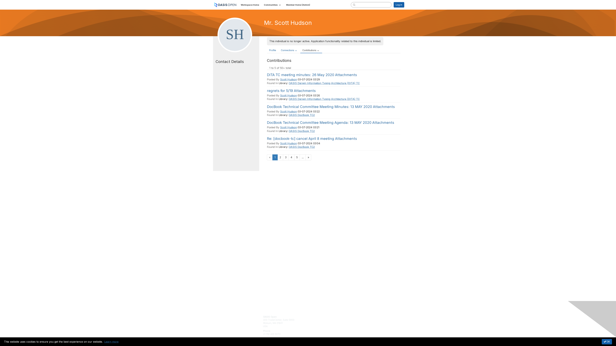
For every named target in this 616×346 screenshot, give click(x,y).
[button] (272, 4)
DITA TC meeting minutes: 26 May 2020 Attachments (312, 75)
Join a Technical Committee (323, 326)
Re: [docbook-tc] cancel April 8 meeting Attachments (312, 138)
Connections (287, 50)
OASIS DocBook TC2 (302, 115)
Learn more (111, 341)
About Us (360, 316)
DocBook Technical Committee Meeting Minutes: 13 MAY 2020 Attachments (331, 107)
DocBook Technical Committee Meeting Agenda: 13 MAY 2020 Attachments (330, 122)
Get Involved (316, 316)
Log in (399, 4)
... (303, 157)
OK (608, 341)
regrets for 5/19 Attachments (291, 91)
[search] (354, 4)
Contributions (309, 50)
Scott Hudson (288, 79)
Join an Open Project (320, 321)
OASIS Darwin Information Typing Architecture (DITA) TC (324, 83)
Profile (272, 50)
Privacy (360, 319)
